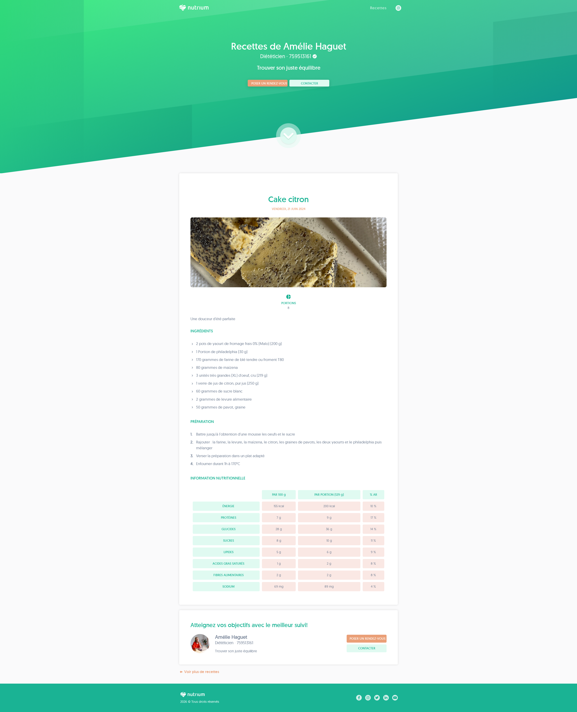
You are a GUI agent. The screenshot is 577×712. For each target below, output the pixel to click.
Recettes (378, 7)
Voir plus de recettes (201, 671)
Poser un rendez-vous (269, 83)
